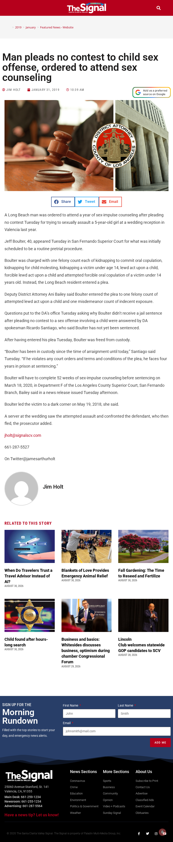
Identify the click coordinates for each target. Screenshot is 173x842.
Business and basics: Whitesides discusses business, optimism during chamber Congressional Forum (85, 650)
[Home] (10, 27)
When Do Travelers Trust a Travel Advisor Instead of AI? (28, 576)
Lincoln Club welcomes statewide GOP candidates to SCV (141, 645)
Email (67, 723)
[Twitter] (147, 833)
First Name (71, 705)
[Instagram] (156, 833)
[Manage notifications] (162, 832)
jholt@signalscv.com (23, 435)
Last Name (126, 705)
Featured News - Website (56, 27)
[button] (14, 8)
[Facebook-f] (139, 833)
